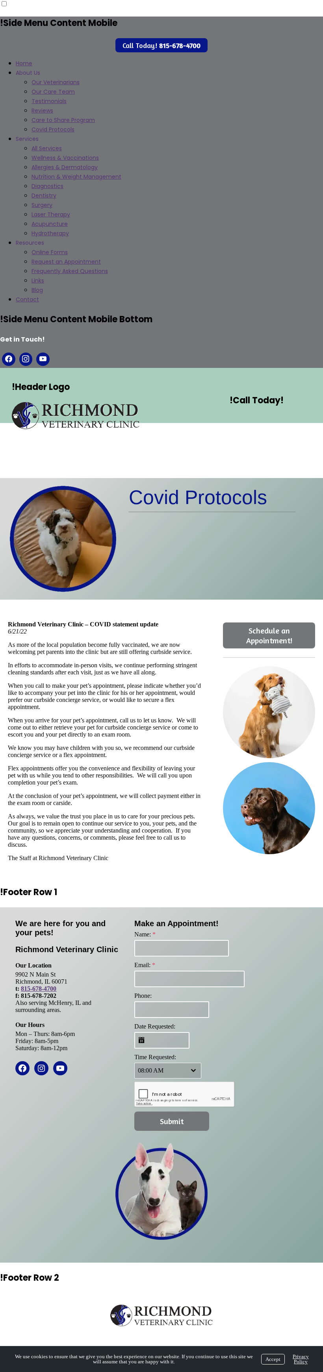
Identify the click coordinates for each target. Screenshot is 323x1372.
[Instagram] (26, 359)
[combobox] (167, 1070)
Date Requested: (154, 1026)
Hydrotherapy (50, 233)
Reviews (42, 110)
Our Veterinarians (56, 82)
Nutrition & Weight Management (76, 177)
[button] (269, 712)
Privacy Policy (301, 1359)
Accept (272, 1359)
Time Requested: (155, 1057)
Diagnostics (47, 186)
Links (38, 280)
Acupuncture (50, 224)
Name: (145, 934)
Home (24, 63)
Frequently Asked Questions (70, 271)
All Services (47, 148)
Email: (144, 965)
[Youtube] (43, 359)
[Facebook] (8, 359)
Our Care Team (53, 92)
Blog (37, 290)
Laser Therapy (51, 214)
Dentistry (44, 195)
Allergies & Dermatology (65, 167)
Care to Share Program (63, 120)
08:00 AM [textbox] (150, 1070)
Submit (172, 1121)
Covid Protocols (53, 129)
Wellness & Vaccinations (65, 158)
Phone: (143, 995)
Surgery (42, 205)
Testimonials (49, 101)
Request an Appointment (66, 262)
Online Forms (50, 252)
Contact (27, 299)
